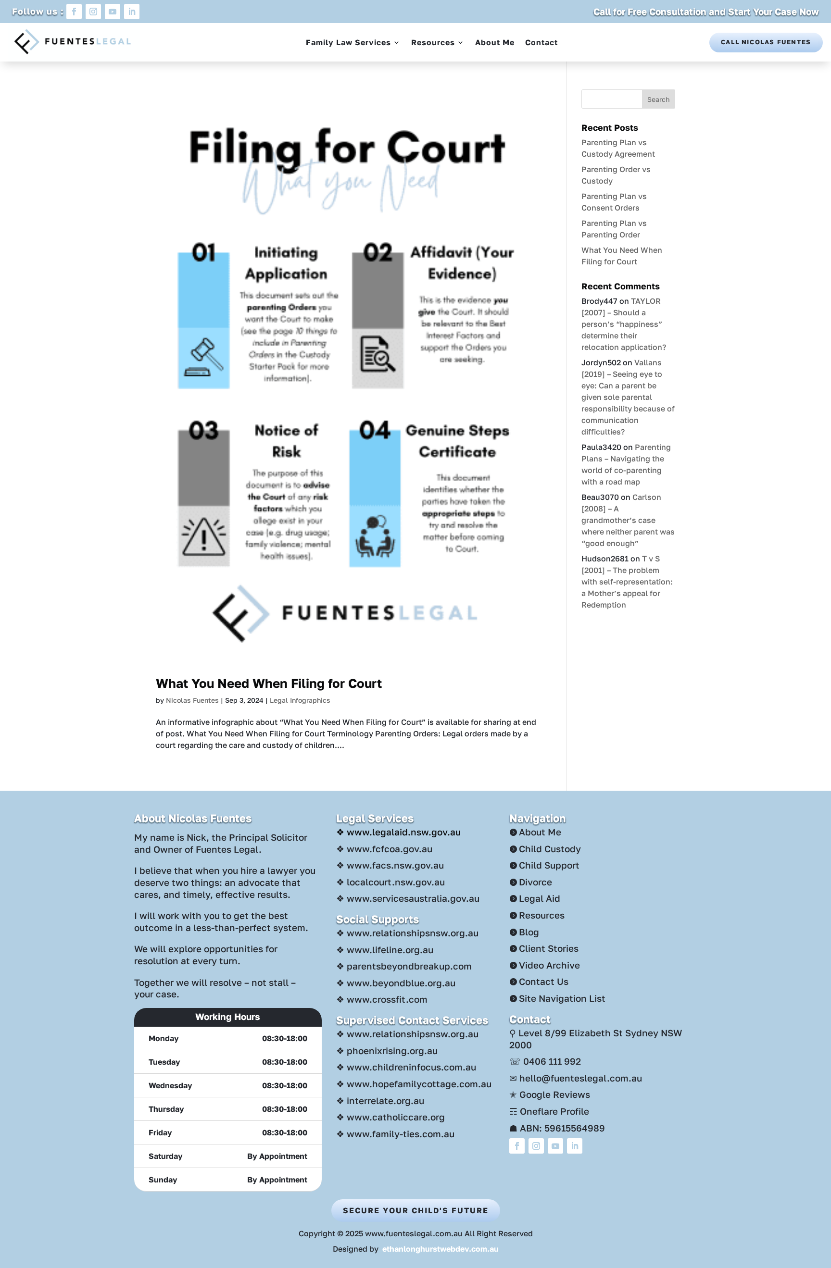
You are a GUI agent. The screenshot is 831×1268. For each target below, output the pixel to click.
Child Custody (550, 848)
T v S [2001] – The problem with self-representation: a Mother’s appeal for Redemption (627, 581)
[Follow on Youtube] (112, 11)
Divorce (535, 881)
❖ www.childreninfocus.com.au (406, 1066)
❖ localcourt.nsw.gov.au (390, 881)
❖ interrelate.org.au (380, 1100)
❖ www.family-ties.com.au (395, 1133)
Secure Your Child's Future (416, 1210)
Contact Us (543, 981)
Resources (433, 42)
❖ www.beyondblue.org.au (395, 982)
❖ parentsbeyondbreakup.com (404, 965)
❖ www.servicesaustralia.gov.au (407, 898)
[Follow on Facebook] (74, 11)
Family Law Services (348, 42)
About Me (495, 42)
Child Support (549, 864)
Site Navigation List (562, 998)
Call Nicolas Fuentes (766, 42)
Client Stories (549, 948)
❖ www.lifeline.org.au (384, 949)
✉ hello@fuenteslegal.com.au (575, 1077)
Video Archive (549, 964)
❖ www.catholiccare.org (390, 1116)
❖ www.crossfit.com (382, 999)
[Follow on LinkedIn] (131, 11)
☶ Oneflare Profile (549, 1111)
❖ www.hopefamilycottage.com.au (413, 1083)
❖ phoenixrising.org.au (387, 1050)
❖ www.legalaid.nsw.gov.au (398, 831)
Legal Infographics (300, 700)
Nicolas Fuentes (192, 700)
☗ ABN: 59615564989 (557, 1127)
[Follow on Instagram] (93, 11)
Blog (529, 931)
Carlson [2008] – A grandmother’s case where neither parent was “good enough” (628, 520)
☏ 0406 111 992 (545, 1061)
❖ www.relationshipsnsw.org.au (407, 932)
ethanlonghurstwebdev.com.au (440, 1249)
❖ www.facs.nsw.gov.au (390, 864)
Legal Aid (539, 898)
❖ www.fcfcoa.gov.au (384, 848)
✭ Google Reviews (549, 1094)
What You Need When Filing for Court (269, 683)
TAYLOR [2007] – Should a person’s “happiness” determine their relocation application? (623, 324)
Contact (541, 42)
